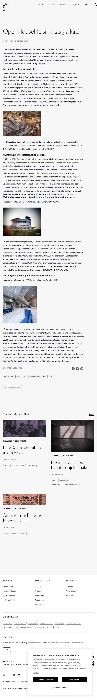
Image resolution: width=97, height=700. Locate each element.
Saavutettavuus (9, 681)
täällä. (23, 145)
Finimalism (39, 627)
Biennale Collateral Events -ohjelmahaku (70, 465)
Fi (86, 4)
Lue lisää (36, 672)
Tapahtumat (40, 600)
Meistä (75, 5)
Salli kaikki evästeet (45, 679)
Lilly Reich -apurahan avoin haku (22, 450)
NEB (56, 627)
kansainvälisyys (18, 466)
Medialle (69, 595)
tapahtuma (8, 376)
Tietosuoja (24, 681)
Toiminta (38, 5)
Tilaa (7, 650)
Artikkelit (38, 591)
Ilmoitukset (22, 41)
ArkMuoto (33, 623)
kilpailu (22, 533)
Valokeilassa (20, 623)
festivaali (21, 376)
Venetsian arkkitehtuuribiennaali (66, 484)
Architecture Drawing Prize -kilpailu (22, 518)
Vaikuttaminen (9, 595)
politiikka (53, 376)
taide (31, 533)
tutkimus (31, 466)
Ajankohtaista (57, 5)
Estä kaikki (74, 680)
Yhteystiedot (71, 591)
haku (6, 466)
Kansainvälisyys (9, 591)
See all (91, 414)
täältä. (44, 63)
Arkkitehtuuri (8, 586)
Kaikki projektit (9, 600)
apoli (49, 627)
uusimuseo (59, 623)
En (90, 4)
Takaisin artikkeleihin (12, 388)
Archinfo (69, 586)
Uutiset (38, 586)
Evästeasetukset (59, 688)
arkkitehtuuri (10, 533)
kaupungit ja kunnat (36, 376)
